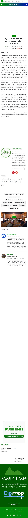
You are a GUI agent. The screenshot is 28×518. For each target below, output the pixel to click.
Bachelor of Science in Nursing (14, 199)
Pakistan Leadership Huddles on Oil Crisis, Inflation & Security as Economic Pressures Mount (14, 221)
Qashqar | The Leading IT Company (17, 511)
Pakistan (14, 36)
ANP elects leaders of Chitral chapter (6, 449)
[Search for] (26, 4)
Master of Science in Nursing (10, 205)
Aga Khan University (14, 197)
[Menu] (1, 4)
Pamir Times (9, 46)
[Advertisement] (14, 20)
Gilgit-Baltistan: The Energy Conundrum (19, 459)
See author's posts (18, 169)
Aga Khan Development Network (14, 194)
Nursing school (14, 208)
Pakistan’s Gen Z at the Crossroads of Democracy (13, 1)
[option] (14, 219)
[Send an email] (12, 46)
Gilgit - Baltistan (8, 202)
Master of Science (19, 202)
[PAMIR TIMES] (14, 4)
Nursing (23, 205)
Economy (14, 216)
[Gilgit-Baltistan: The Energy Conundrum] (21, 452)
